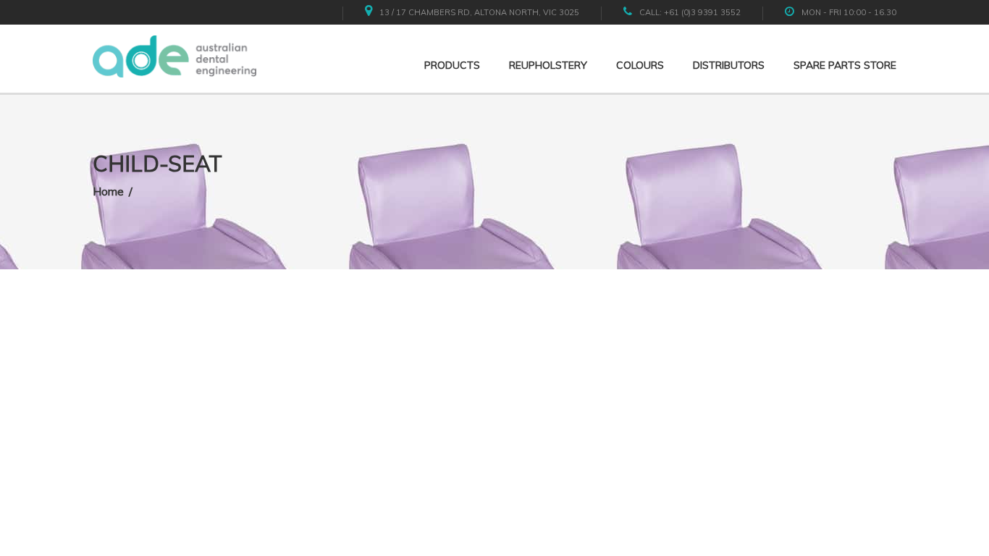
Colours (640, 65)
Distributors (729, 65)
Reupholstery (548, 65)
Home (108, 191)
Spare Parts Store (845, 65)
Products (452, 65)
